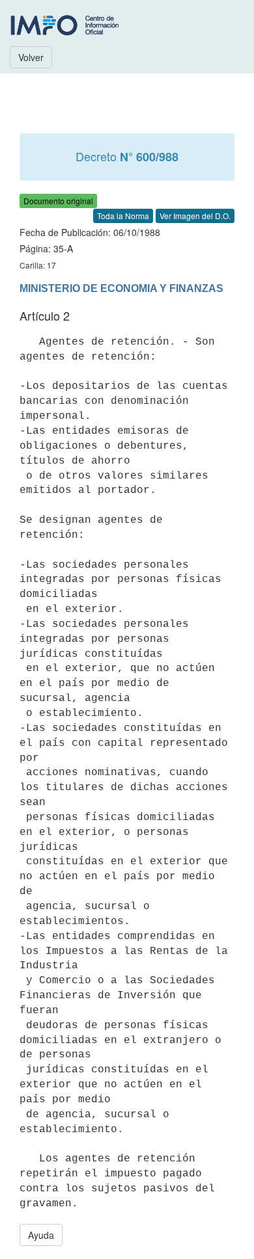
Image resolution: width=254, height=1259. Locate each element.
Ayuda (41, 1234)
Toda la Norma (123, 215)
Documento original (58, 200)
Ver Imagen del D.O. (195, 215)
